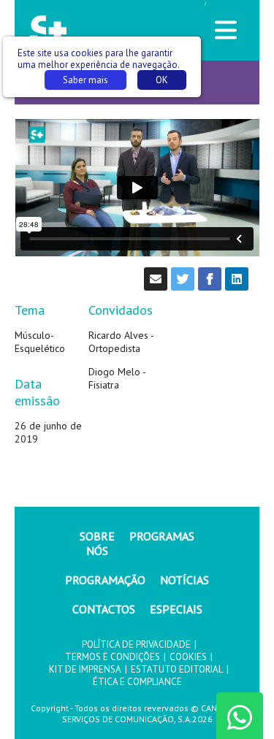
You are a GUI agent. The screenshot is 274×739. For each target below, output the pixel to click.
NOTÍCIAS (184, 580)
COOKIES (188, 657)
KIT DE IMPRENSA (85, 669)
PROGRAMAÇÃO (105, 580)
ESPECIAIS (176, 609)
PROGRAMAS (161, 536)
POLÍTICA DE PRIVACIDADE (136, 644)
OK (162, 80)
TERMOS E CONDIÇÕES (112, 657)
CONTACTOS (103, 609)
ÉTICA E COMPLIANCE (137, 681)
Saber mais (85, 80)
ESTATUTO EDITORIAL (177, 669)
